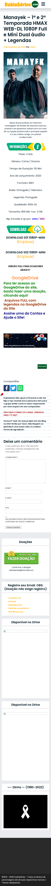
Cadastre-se (14, 598)
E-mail (8, 498)
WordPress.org (15, 611)
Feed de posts (15, 605)
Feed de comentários (18, 608)
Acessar (12, 601)
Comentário (11, 457)
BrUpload (25, 241)
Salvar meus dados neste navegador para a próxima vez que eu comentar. (25, 520)
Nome (8, 488)
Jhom (32, 47)
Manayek (42, 366)
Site (7, 508)
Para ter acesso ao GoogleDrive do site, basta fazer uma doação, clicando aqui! (25, 289)
